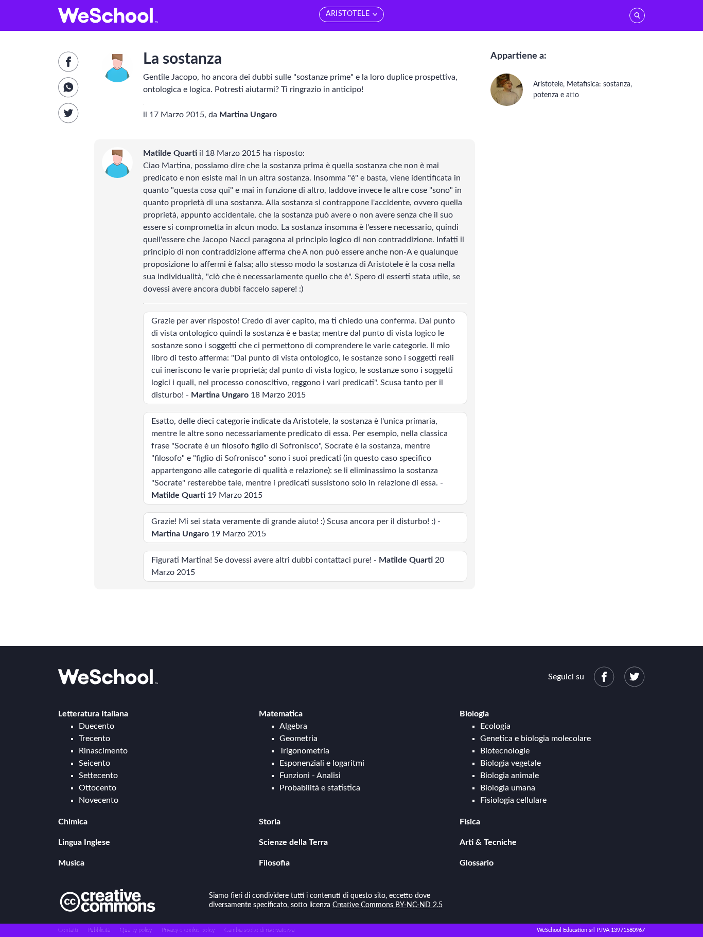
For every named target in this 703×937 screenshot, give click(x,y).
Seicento (94, 763)
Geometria (298, 738)
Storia (269, 822)
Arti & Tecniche (488, 842)
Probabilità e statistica (319, 788)
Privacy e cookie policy (188, 930)
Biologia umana (507, 788)
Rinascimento (103, 751)
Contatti (68, 930)
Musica (71, 863)
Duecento (96, 726)
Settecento (98, 775)
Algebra (293, 726)
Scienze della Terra (293, 842)
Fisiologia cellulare (513, 800)
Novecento (98, 800)
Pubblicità (98, 930)
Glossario (477, 863)
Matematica (281, 714)
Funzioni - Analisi (310, 775)
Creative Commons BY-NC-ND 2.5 (387, 905)
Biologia (474, 714)
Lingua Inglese (84, 842)
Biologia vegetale (510, 763)
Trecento (94, 738)
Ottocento (97, 788)
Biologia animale (509, 775)
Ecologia (495, 726)
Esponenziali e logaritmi (321, 763)
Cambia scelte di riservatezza (259, 930)
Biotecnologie (505, 751)
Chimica (72, 822)
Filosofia (274, 863)
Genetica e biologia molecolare (535, 738)
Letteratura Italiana (93, 714)
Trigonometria (304, 751)
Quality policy (136, 930)
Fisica (470, 822)
